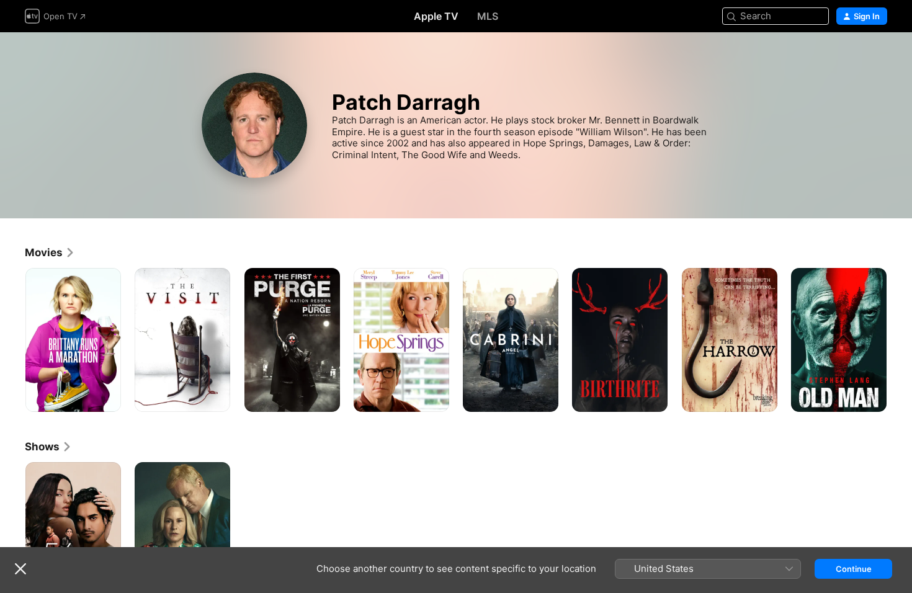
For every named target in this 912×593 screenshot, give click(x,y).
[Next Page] (899, 340)
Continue (854, 569)
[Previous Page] (12, 340)
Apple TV (436, 16)
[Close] (20, 568)
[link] (50, 252)
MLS (487, 16)
